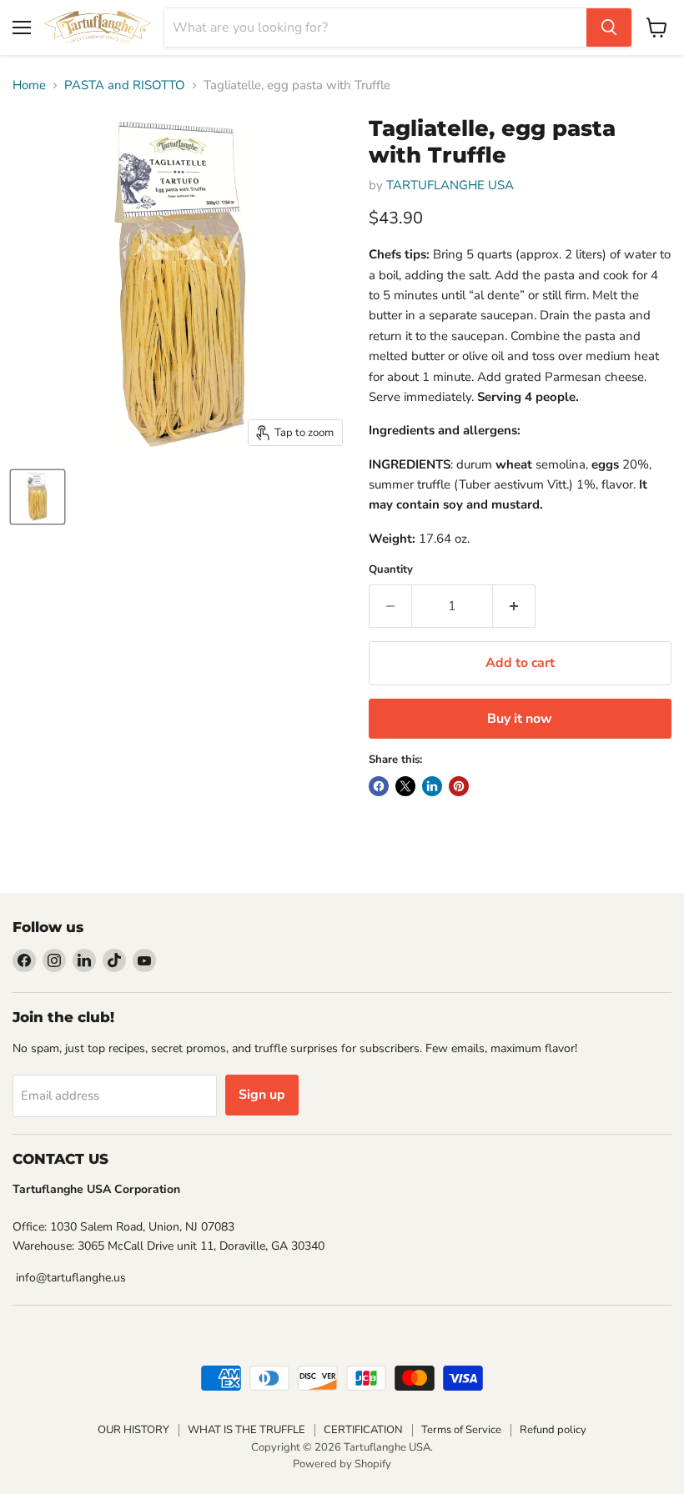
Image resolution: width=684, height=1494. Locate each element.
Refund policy (553, 1429)
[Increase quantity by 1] (514, 606)
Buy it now (519, 718)
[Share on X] (405, 786)
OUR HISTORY (133, 1429)
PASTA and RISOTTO (124, 85)
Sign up (262, 1094)
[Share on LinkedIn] (432, 786)
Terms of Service (461, 1429)
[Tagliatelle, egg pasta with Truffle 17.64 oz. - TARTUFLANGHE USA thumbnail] (37, 497)
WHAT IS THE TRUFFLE (246, 1429)
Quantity (391, 570)
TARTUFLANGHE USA (450, 185)
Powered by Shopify (342, 1463)
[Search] (608, 27)
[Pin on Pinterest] (459, 786)
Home (29, 85)
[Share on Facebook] (379, 786)
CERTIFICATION (363, 1429)
